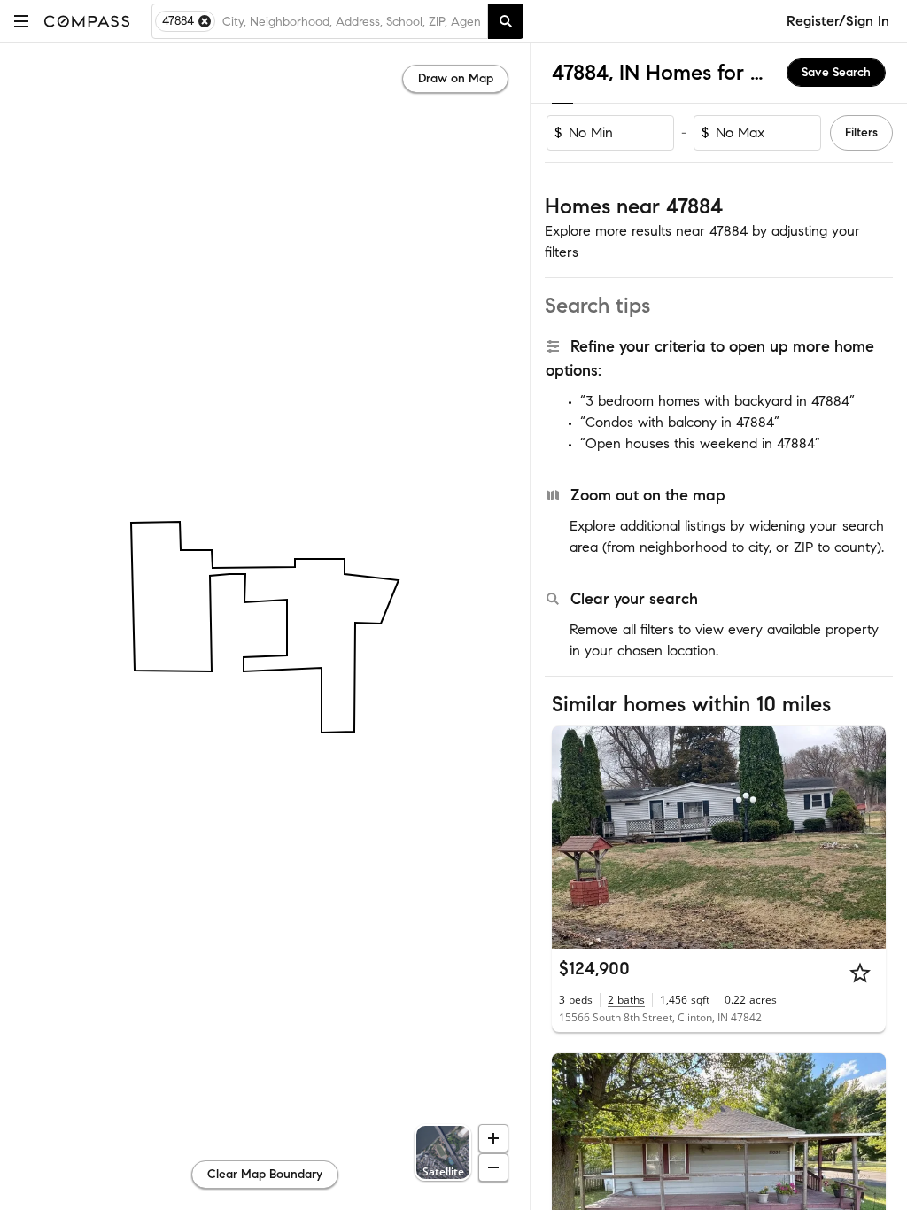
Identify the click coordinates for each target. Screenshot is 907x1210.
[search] (505, 21)
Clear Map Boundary (264, 1174)
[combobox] (351, 21)
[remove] (205, 21)
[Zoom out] (493, 1167)
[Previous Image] (573, 837)
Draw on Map (455, 78)
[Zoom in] (493, 1138)
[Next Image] (865, 837)
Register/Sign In (838, 20)
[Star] (860, 972)
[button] (21, 21)
